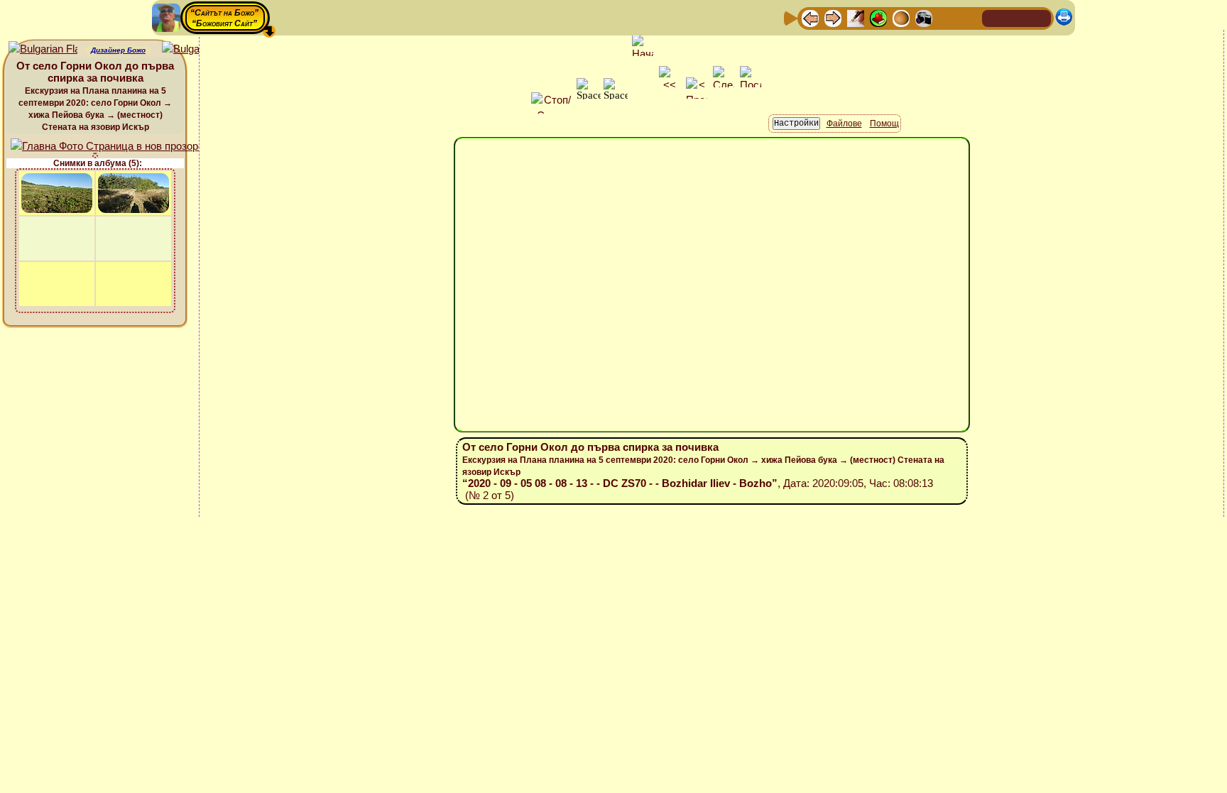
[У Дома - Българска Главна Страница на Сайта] (1016, 17)
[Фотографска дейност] (923, 17)
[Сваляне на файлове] (946, 17)
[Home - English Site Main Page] (1039, 17)
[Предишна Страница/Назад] (810, 17)
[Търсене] (969, 17)
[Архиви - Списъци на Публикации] (855, 17)
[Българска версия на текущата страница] (196, 49)
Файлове (844, 123)
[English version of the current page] (43, 49)
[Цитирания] (878, 17)
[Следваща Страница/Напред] (832, 17)
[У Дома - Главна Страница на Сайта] (994, 17)
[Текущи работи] (901, 17)
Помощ (884, 123)
